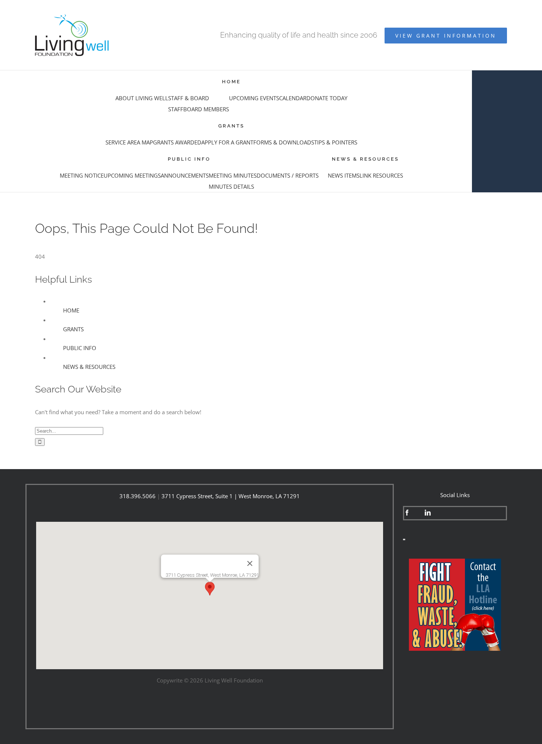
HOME (71, 310)
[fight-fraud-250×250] (455, 561)
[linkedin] (428, 513)
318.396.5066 (137, 496)
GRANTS (73, 329)
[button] (210, 588)
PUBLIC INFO (79, 348)
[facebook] (407, 513)
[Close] (249, 563)
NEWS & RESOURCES (89, 366)
